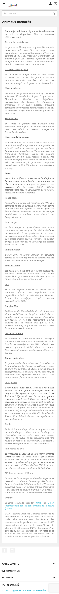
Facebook (4, 550)
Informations (10, 571)
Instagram (12, 550)
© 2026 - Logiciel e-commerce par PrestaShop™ (25, 590)
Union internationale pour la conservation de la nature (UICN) (29, 505)
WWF (38, 502)
